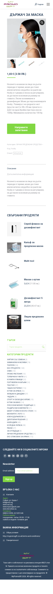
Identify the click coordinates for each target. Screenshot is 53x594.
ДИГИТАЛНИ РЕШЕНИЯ (16, 420)
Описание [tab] (11, 168)
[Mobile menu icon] (48, 4)
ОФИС (9, 371)
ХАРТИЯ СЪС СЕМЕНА (16, 360)
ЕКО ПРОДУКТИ (13, 368)
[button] (42, 22)
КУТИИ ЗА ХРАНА (14, 391)
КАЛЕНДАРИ (12, 422)
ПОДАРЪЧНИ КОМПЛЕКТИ (17, 408)
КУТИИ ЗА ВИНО (13, 402)
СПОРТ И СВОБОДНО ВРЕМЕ (18, 400)
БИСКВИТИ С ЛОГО (14, 414)
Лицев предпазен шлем (34, 318)
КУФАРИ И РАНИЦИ (14, 380)
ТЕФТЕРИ (11, 365)
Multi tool (29, 261)
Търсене (43, 347)
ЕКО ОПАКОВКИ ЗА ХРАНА (18, 437)
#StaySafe (17, 153)
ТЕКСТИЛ (11, 385)
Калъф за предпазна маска (33, 244)
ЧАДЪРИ (10, 397)
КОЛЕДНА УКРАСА (14, 425)
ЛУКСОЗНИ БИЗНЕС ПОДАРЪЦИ (20, 405)
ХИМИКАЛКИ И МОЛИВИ (17, 362)
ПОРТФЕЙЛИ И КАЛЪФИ (16, 382)
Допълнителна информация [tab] (20, 174)
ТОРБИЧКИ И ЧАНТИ (15, 377)
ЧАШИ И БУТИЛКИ (14, 388)
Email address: (9, 471)
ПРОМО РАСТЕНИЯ (14, 374)
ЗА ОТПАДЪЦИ (13, 431)
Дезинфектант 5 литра (33, 300)
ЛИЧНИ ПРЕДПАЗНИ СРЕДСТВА (29, 145)
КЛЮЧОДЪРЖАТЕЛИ (15, 417)
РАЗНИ (9, 428)
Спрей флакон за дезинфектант (33, 225)
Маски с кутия (32, 279)
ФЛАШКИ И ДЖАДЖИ (15, 394)
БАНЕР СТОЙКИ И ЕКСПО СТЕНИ (20, 411)
